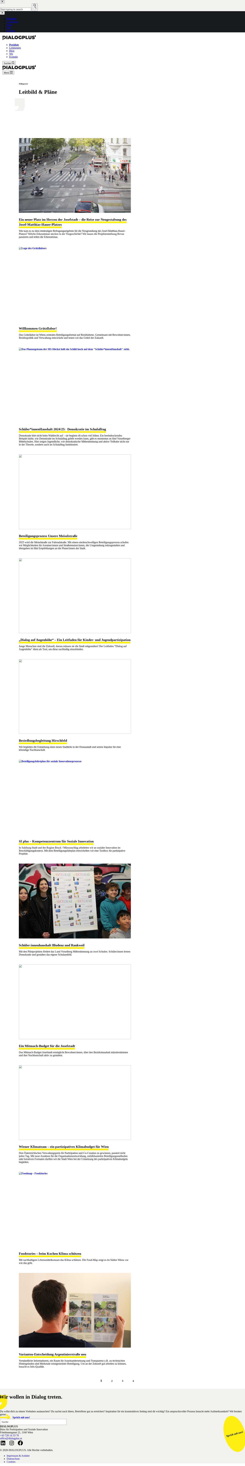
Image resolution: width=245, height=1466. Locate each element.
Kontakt (13, 56)
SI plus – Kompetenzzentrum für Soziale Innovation (56, 841)
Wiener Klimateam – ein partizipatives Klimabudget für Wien (64, 1146)
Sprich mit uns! (21, 1417)
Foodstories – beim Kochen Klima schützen (50, 1253)
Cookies (11, 1461)
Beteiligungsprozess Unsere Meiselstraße (48, 536)
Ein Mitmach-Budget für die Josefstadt (47, 1046)
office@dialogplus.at (11, 1438)
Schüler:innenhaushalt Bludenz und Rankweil (51, 945)
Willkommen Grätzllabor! (38, 328)
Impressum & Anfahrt (18, 1455)
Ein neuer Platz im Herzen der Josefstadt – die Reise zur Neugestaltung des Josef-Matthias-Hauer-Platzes (73, 222)
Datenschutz (13, 1458)
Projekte (14, 44)
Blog (11, 50)
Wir (11, 53)
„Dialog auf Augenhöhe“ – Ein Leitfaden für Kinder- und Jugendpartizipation (74, 640)
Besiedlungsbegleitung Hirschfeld (43, 740)
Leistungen (15, 47)
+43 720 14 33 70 (9, 1435)
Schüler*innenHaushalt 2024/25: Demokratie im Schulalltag (62, 429)
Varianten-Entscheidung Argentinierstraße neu (52, 1354)
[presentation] (75, 175)
